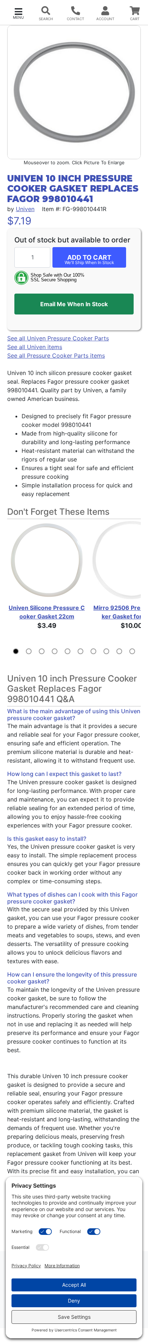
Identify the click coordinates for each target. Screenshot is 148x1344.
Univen (25, 209)
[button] (18, 13)
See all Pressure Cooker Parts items (56, 355)
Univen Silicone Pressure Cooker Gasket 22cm (47, 612)
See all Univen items (34, 346)
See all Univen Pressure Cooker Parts (58, 338)
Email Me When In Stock (74, 304)
